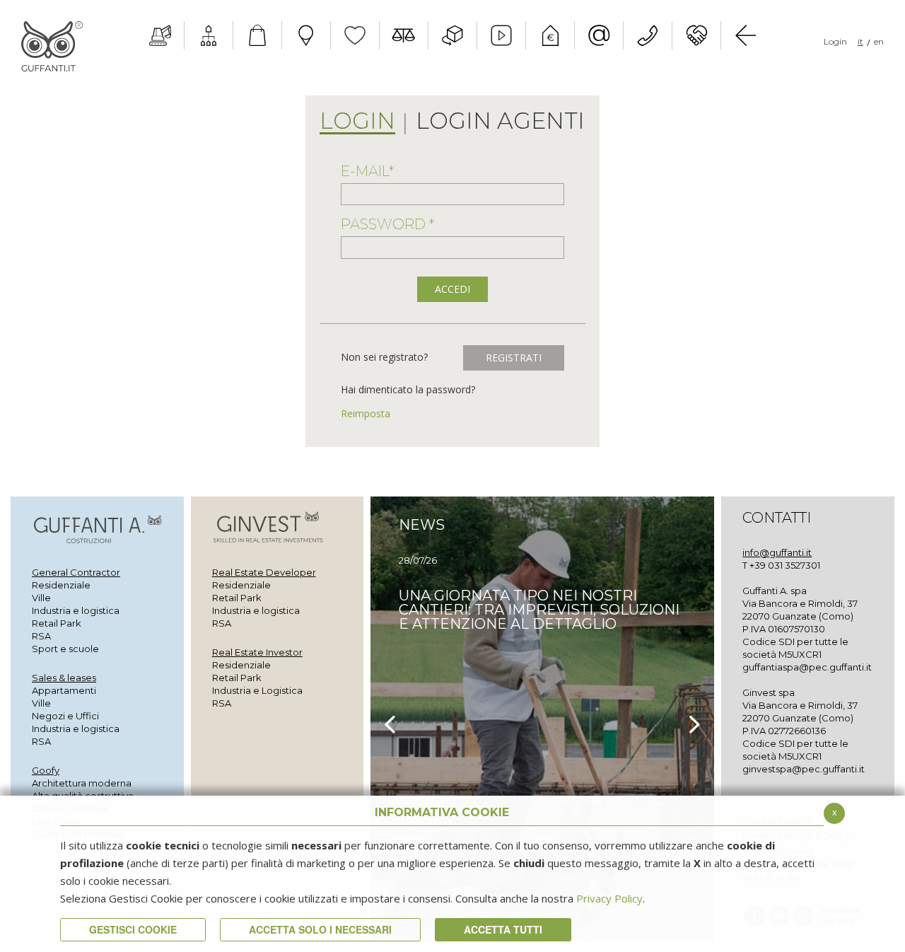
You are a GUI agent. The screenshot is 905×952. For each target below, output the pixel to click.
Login (835, 42)
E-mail (367, 171)
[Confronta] (403, 35)
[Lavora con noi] (696, 35)
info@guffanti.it (777, 552)
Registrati (514, 357)
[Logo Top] (52, 46)
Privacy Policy (609, 898)
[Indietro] (745, 35)
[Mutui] (550, 35)
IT (860, 42)
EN (879, 42)
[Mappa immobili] (306, 35)
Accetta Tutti (503, 929)
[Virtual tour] (452, 35)
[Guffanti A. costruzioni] (159, 35)
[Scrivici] (598, 35)
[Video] (501, 35)
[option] (542, 719)
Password (387, 224)
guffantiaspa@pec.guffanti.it (807, 667)
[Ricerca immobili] (257, 35)
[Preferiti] (354, 35)
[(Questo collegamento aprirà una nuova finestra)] (208, 35)
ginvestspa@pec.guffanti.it (803, 768)
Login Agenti (500, 122)
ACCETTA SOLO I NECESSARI (320, 929)
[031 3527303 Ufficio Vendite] (647, 35)
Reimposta (365, 413)
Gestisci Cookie (133, 929)
